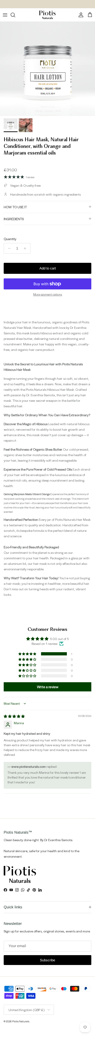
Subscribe (47, 960)
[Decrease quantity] (8, 248)
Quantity (10, 238)
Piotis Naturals (20, 1021)
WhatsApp (44, 4)
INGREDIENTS (14, 218)
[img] (14, 716)
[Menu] (5, 15)
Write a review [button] (47, 686)
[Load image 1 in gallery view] (47, 69)
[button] (27, 653)
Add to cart (47, 268)
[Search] (15, 15)
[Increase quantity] (26, 248)
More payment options (47, 295)
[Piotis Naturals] (47, 15)
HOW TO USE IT (15, 207)
